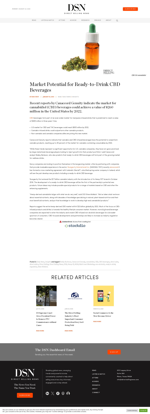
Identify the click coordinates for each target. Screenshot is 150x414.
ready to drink (111, 264)
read (59, 97)
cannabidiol (90, 262)
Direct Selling (44, 264)
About (108, 20)
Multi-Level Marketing (86, 264)
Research (85, 20)
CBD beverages (104, 262)
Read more (40, 331)
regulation (33, 267)
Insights (75, 97)
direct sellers (34, 264)
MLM (76, 264)
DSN (65, 264)
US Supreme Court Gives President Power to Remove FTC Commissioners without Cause (46, 319)
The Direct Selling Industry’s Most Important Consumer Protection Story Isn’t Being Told (74, 319)
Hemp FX (71, 264)
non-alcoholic (100, 264)
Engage (97, 20)
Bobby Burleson (65, 262)
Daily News (67, 97)
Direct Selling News (56, 264)
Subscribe (130, 9)
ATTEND (62, 20)
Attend (95, 378)
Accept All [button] (143, 410)
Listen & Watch (47, 20)
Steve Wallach (43, 267)
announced (114, 167)
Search (117, 21)
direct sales (114, 262)
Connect (96, 392)
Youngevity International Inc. (79, 167)
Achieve (73, 20)
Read (34, 20)
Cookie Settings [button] (132, 410)
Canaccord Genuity (78, 262)
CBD (31, 118)
